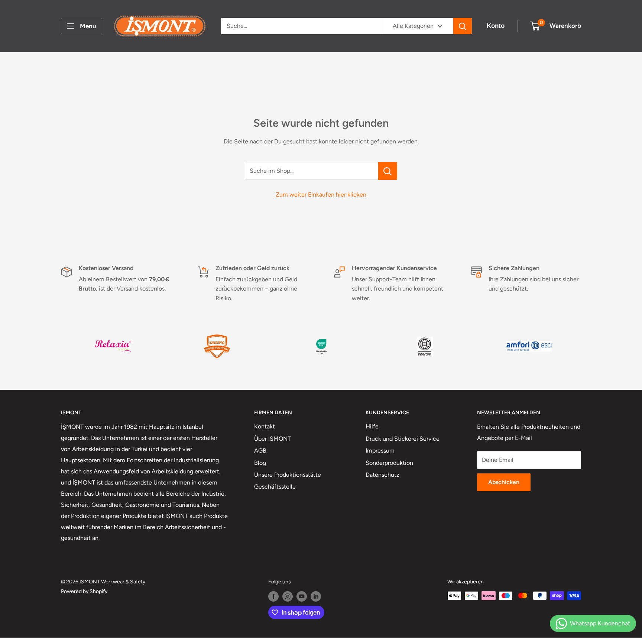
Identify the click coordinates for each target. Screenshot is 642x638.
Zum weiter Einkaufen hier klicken (321, 194)
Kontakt (264, 426)
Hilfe (372, 426)
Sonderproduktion (389, 462)
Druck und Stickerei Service (403, 438)
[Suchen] (462, 26)
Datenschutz (382, 474)
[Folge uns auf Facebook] (273, 596)
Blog (260, 462)
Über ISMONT (272, 438)
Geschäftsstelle (275, 486)
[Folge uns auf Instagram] (287, 596)
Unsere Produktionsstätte (287, 474)
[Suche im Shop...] (387, 171)
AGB (260, 450)
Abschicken (503, 482)
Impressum (380, 450)
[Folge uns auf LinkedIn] (316, 596)
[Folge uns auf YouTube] (301, 596)
